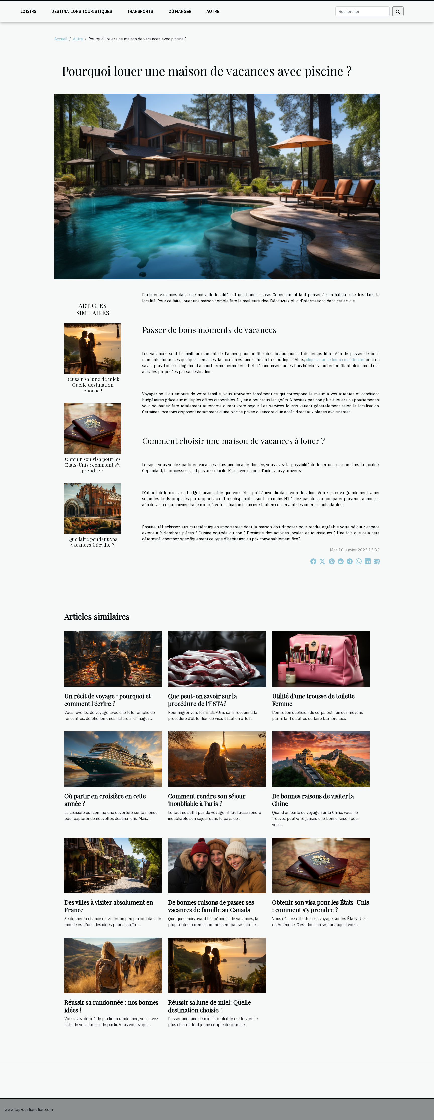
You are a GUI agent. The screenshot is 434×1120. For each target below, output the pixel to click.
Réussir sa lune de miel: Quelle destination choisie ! (92, 385)
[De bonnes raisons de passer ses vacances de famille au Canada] (217, 864)
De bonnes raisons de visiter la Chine (313, 799)
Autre (212, 11)
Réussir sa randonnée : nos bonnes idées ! (111, 1006)
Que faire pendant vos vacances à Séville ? (92, 542)
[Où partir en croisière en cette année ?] (113, 758)
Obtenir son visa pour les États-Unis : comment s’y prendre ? (93, 465)
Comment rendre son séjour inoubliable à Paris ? (206, 799)
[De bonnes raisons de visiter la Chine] (321, 758)
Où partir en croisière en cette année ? (105, 799)
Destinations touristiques (81, 11)
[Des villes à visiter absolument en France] (113, 864)
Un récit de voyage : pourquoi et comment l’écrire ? (107, 699)
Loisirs (28, 11)
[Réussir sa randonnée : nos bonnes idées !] (113, 964)
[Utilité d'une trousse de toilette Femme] (321, 658)
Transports (140, 11)
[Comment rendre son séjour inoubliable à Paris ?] (217, 758)
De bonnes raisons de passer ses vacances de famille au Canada (211, 906)
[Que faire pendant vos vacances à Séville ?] (92, 507)
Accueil (60, 38)
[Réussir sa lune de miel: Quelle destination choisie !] (92, 347)
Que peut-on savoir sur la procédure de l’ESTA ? (202, 699)
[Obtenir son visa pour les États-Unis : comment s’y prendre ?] (92, 427)
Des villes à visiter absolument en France (108, 906)
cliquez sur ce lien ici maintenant (335, 359)
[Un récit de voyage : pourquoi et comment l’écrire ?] (113, 658)
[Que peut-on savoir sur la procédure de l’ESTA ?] (217, 658)
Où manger (179, 11)
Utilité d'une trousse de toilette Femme (313, 699)
